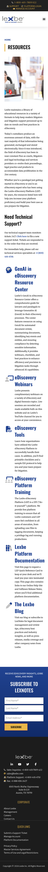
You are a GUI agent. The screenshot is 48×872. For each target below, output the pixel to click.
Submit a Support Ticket (15, 833)
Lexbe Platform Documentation (30, 553)
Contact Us (9, 819)
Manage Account (12, 836)
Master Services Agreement (17, 849)
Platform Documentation (16, 840)
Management (10, 812)
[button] (44, 19)
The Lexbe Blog (24, 607)
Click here (22, 236)
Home (7, 40)
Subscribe (16, 727)
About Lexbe (10, 808)
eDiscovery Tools (25, 431)
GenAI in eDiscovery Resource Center (25, 279)
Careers (7, 815)
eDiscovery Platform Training (25, 485)
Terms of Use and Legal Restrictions (21, 852)
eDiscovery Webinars (25, 381)
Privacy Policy (10, 846)
